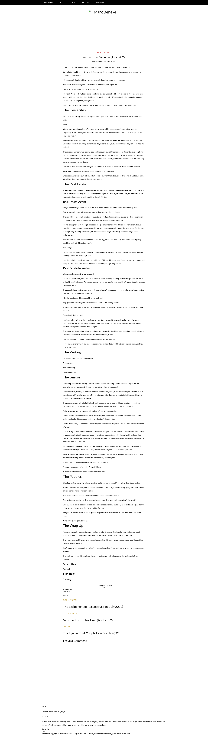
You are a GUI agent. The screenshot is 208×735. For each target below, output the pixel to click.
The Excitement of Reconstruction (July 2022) (93, 606)
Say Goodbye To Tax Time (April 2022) (88, 620)
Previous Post (68, 589)
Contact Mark (99, 2)
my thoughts (100, 585)
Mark (96, 61)
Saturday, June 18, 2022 (108, 61)
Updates (107, 53)
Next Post (66, 591)
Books (62, 2)
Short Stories (48, 2)
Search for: (46, 729)
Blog (73, 2)
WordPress (126, 734)
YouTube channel (96, 548)
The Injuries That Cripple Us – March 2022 (91, 633)
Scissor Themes (100, 734)
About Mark (86, 2)
